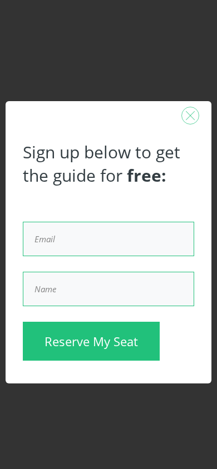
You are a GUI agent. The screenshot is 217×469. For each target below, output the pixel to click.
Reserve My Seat (91, 341)
